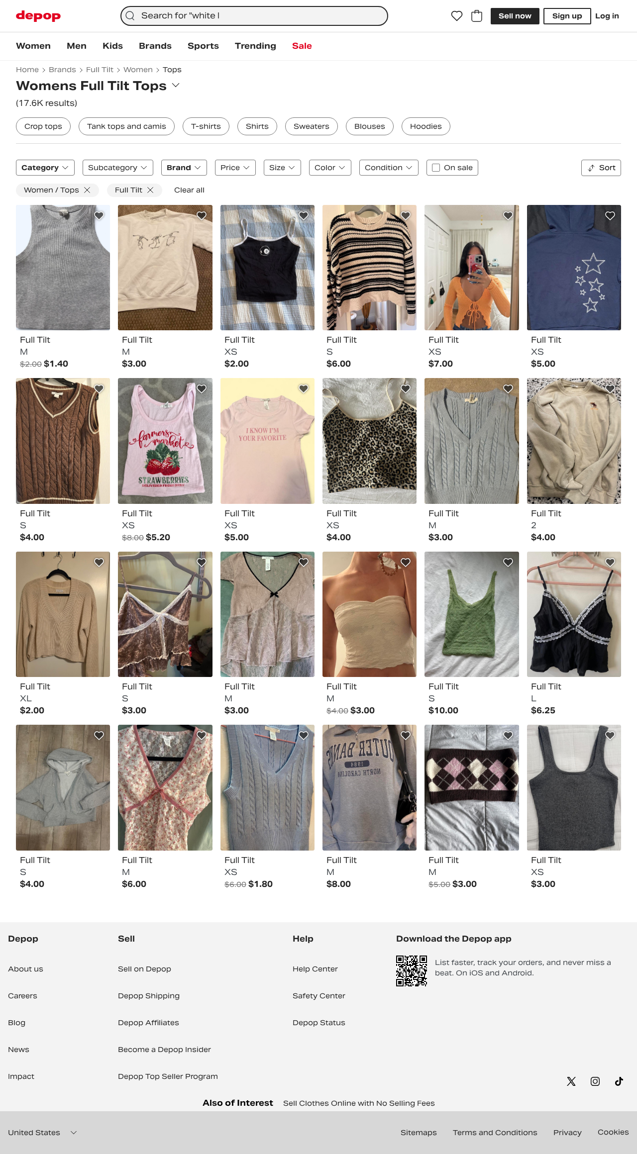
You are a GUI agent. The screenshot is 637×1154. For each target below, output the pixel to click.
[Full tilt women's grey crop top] (63, 267)
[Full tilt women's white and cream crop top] (369, 614)
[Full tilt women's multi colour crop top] (472, 787)
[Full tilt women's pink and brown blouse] (267, 614)
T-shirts (206, 126)
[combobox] (254, 16)
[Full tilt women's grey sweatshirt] (369, 787)
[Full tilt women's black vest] (574, 614)
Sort (607, 167)
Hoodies (426, 126)
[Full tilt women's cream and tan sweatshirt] (574, 440)
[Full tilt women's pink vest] (165, 440)
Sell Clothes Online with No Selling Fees (359, 1103)
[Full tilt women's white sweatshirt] (165, 267)
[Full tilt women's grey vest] (574, 787)
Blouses (369, 126)
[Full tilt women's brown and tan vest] (369, 440)
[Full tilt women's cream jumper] (63, 614)
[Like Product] (99, 216)
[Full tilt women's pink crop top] (267, 440)
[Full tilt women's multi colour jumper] (369, 267)
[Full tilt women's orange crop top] (472, 267)
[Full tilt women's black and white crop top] (267, 267)
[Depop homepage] (38, 16)
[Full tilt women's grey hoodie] (63, 787)
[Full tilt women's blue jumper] (472, 440)
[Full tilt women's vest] (165, 614)
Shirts (257, 126)
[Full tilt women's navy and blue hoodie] (574, 267)
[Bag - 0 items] (477, 16)
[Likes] (457, 16)
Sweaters (311, 126)
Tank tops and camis (126, 126)
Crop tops (43, 126)
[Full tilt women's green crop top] (472, 614)
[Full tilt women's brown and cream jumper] (63, 440)
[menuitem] (33, 46)
